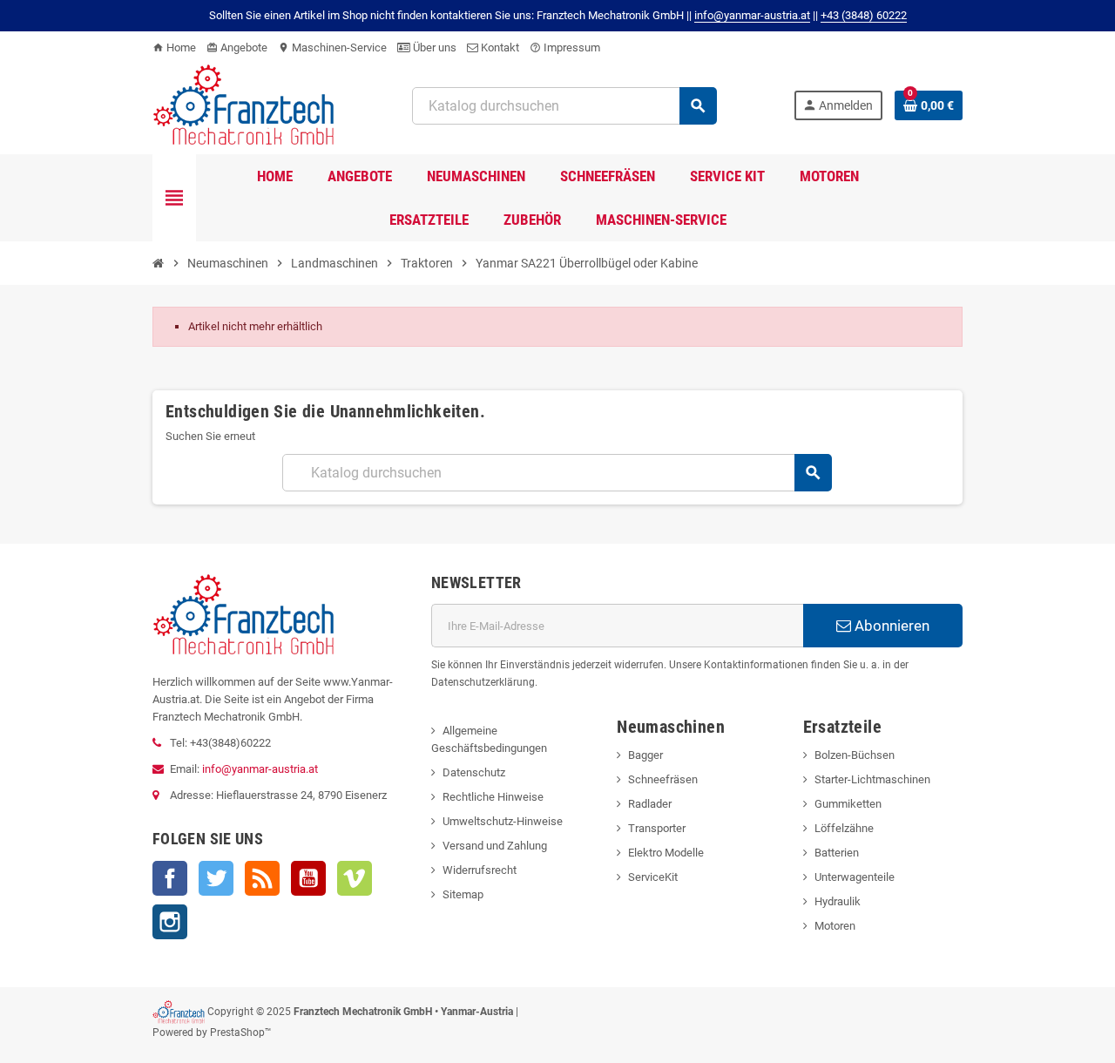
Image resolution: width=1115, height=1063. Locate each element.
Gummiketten (848, 803)
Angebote (236, 47)
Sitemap (463, 894)
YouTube (308, 878)
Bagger (645, 755)
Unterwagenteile (854, 877)
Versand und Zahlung (495, 845)
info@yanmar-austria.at (260, 768)
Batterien (836, 852)
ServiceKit (653, 877)
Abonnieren (890, 625)
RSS (262, 878)
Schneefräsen (663, 779)
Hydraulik (837, 901)
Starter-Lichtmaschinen (872, 779)
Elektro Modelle (666, 852)
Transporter (657, 828)
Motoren (834, 925)
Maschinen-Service (332, 47)
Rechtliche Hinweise (493, 796)
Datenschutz (474, 772)
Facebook (169, 878)
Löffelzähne (844, 828)
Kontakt (498, 47)
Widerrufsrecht (480, 870)
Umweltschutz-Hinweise (503, 821)
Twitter (216, 878)
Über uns (433, 47)
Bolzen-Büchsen (854, 755)
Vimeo (354, 878)
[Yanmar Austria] (243, 104)
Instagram (169, 921)
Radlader (650, 803)
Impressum (565, 47)
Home (174, 47)
